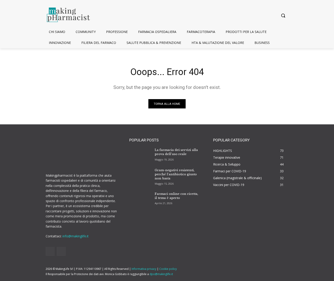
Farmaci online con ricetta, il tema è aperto (176, 196)
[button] (283, 15)
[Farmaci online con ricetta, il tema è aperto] (140, 198)
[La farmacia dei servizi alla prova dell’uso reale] (140, 154)
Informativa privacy (144, 269)
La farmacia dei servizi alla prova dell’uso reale (176, 152)
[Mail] (61, 251)
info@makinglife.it (75, 236)
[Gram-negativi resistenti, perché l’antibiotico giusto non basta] (140, 175)
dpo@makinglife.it (161, 274)
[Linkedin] (50, 251)
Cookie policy (168, 269)
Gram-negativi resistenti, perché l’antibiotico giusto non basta (176, 174)
